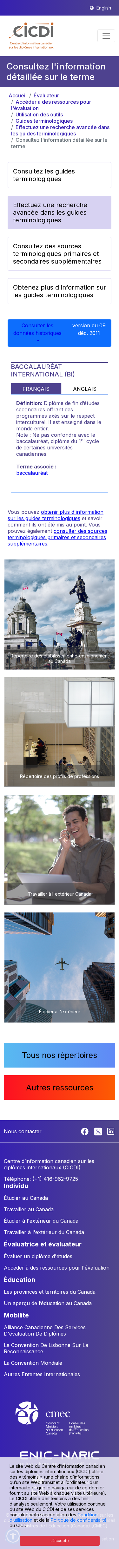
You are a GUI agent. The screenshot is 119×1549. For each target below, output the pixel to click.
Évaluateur (46, 95)
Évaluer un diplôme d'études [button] (38, 1256)
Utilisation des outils (39, 114)
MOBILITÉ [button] (16, 1315)
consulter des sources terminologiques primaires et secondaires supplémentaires (57, 537)
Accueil (18, 95)
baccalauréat (32, 473)
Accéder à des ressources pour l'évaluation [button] (56, 1268)
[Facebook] (85, 1130)
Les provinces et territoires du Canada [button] (50, 1292)
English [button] (103, 7)
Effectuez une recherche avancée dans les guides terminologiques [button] (50, 212)
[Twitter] (98, 1130)
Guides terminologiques (44, 121)
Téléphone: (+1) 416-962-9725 (41, 1179)
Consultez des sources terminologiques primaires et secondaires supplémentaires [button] (57, 253)
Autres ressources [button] (59, 1087)
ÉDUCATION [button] (19, 1280)
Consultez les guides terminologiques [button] (44, 175)
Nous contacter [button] (23, 1131)
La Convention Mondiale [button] (33, 1363)
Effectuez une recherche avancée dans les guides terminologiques (60, 130)
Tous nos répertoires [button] (59, 1055)
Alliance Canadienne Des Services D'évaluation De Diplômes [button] (45, 1330)
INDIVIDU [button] (16, 1186)
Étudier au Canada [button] (26, 1198)
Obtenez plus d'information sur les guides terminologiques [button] (59, 291)
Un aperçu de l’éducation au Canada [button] (48, 1303)
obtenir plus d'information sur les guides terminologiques (55, 515)
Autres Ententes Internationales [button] (42, 1374)
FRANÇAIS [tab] (36, 389)
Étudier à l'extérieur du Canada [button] (41, 1221)
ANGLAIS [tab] (84, 389)
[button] (31, 36)
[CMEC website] (59, 1424)
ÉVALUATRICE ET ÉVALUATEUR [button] (43, 1244)
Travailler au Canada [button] (29, 1209)
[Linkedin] (110, 1130)
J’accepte (59, 1540)
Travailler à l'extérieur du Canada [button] (44, 1232)
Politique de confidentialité (79, 1520)
